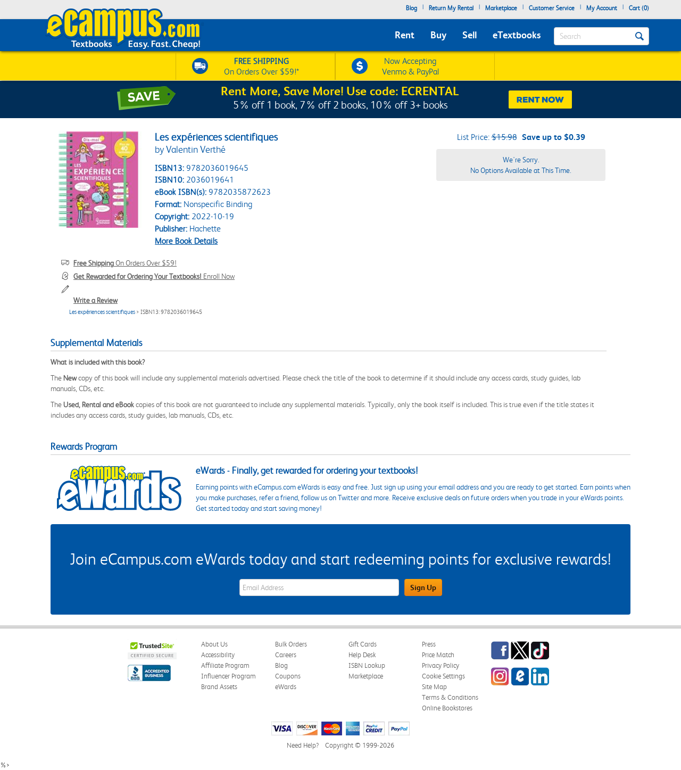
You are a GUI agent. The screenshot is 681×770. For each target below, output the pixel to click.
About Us (214, 644)
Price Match (438, 655)
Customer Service (552, 8)
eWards (285, 687)
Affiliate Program (225, 665)
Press (429, 644)
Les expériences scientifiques (102, 312)
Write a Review (95, 300)
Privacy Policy (440, 665)
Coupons (288, 676)
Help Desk (362, 655)
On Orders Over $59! (125, 263)
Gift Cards (362, 644)
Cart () (639, 8)
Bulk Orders (291, 644)
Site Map (434, 687)
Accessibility (218, 655)
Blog (411, 8)
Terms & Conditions (450, 697)
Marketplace (501, 8)
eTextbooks (517, 34)
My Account (601, 8)
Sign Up (423, 587)
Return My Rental (451, 8)
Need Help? (303, 745)
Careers (285, 655)
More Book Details (186, 241)
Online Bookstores (447, 708)
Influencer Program (228, 676)
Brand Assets (219, 687)
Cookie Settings (443, 676)
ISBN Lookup (366, 665)
